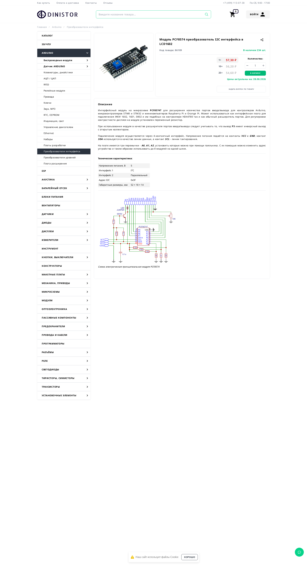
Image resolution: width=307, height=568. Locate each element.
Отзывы (108, 2)
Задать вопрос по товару (241, 89)
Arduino (57, 26)
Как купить (43, 2)
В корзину (255, 73)
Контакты (91, 2)
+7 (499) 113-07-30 (234, 2)
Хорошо (189, 557)
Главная (42, 26)
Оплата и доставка (67, 2)
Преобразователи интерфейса (85, 26)
